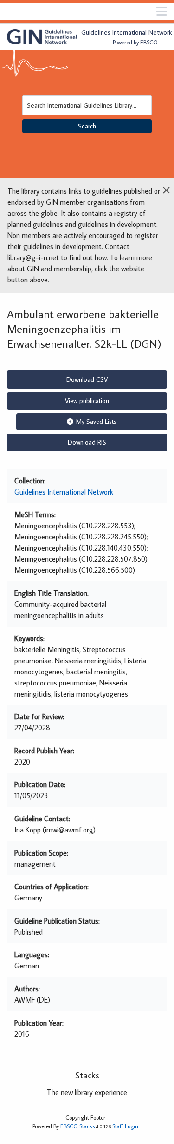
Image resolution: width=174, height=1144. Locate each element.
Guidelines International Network (63, 491)
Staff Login (125, 1126)
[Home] (42, 37)
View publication (87, 401)
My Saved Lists (96, 421)
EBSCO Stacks (77, 1126)
